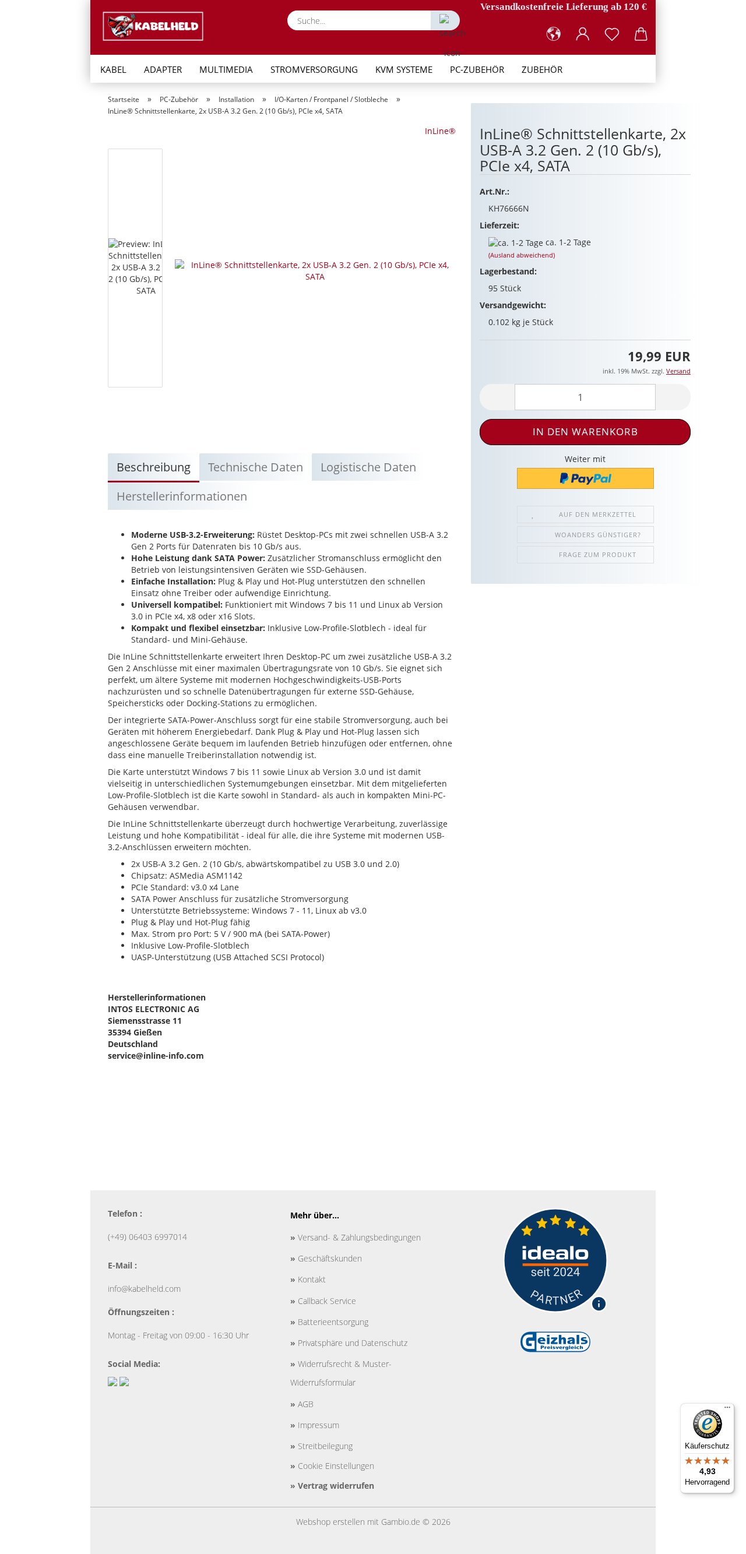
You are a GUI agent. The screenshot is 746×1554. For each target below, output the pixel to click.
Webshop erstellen (330, 1521)
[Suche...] (445, 20)
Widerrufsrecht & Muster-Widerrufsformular (341, 1373)
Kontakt (308, 1279)
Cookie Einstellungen (332, 1465)
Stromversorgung (314, 69)
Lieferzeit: (499, 225)
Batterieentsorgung (329, 1321)
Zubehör (542, 69)
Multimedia (226, 69)
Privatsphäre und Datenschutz (348, 1342)
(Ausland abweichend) (521, 255)
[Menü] (727, 1410)
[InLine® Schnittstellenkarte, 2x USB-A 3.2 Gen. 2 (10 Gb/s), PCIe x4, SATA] (315, 270)
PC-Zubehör (477, 69)
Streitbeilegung (321, 1445)
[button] (553, 34)
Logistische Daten (368, 467)
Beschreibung (154, 467)
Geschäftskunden (326, 1258)
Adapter (163, 69)
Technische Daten (255, 467)
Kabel (113, 69)
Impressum (314, 1424)
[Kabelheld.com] (157, 26)
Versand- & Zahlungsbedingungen (355, 1237)
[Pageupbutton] (713, 1536)
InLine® (440, 130)
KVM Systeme (403, 69)
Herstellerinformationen (182, 496)
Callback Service (323, 1300)
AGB (302, 1403)
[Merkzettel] (612, 34)
